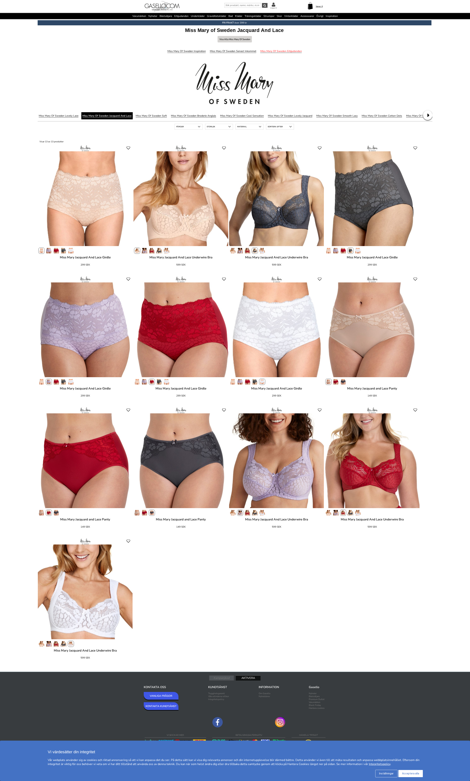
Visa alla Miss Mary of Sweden (234, 39)
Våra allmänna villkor (218, 696)
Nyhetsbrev (264, 696)
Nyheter (152, 16)
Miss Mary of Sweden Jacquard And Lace (107, 116)
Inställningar (386, 773)
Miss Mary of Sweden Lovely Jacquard (290, 116)
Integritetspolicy (216, 699)
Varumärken (139, 16)
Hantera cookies (317, 708)
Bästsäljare (166, 16)
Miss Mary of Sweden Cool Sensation (242, 116)
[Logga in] (273, 4)
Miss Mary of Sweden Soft (151, 116)
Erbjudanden (181, 16)
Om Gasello (264, 693)
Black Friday (315, 705)
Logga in (273, 8)
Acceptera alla (410, 773)
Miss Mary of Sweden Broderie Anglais (193, 116)
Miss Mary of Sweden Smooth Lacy (337, 116)
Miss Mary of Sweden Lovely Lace (58, 116)
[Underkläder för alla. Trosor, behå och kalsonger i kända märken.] (162, 7)
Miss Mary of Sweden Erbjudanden (281, 51)
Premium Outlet (316, 699)
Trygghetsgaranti (216, 693)
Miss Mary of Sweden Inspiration (186, 51)
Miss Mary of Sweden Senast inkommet (233, 51)
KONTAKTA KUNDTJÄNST (161, 706)
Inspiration (332, 16)
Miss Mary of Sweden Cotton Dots (382, 116)
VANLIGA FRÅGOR (161, 696)
